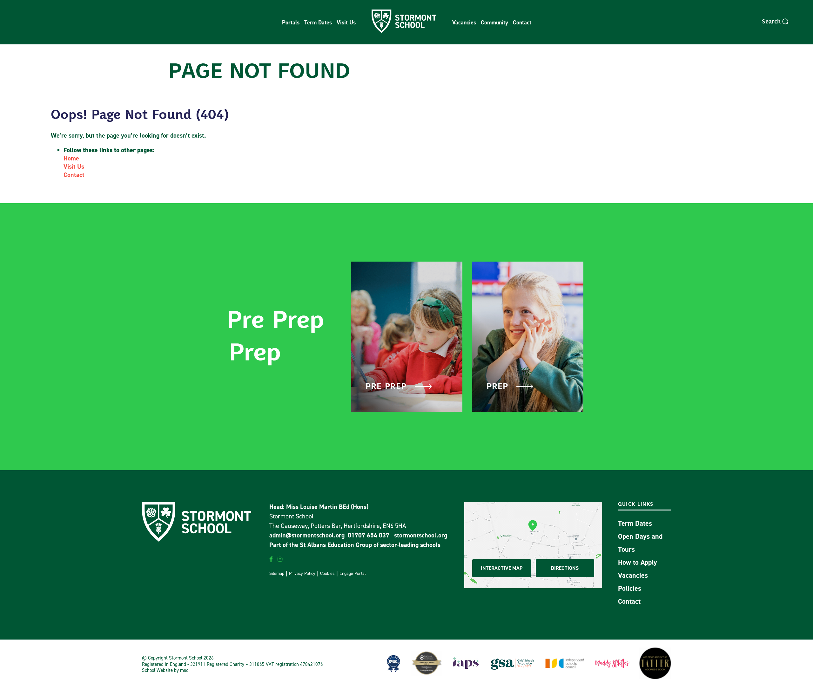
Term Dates (318, 22)
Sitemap (276, 573)
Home (71, 158)
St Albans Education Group (336, 545)
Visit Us (346, 22)
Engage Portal (352, 573)
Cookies (327, 573)
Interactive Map (501, 568)
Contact (522, 22)
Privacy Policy (302, 573)
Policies (629, 588)
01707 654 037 (368, 535)
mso (184, 670)
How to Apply (637, 562)
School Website (157, 670)
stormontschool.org (420, 535)
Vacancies (464, 22)
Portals (290, 22)
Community (494, 22)
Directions (565, 568)
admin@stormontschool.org (307, 535)
